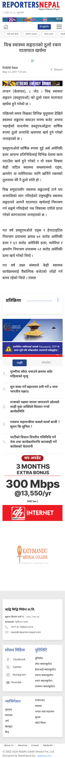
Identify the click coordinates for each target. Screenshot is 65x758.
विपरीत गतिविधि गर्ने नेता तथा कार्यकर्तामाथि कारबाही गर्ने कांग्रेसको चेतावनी (33, 442)
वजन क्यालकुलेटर (43, 681)
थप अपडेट (32, 458)
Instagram (19, 675)
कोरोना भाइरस (31, 34)
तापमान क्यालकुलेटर (45, 686)
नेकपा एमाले (48, 34)
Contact (35, 745)
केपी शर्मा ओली (12, 34)
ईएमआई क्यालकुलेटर (45, 670)
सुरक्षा (37, 717)
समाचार (9, 715)
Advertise (22, 745)
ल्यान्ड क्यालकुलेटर (44, 675)
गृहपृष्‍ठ (8, 710)
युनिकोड (39, 658)
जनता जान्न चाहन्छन (44, 712)
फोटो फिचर (40, 723)
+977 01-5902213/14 (22, 627)
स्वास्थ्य (38, 706)
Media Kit (47, 745)
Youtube (16, 682)
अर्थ (7, 721)
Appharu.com (44, 755)
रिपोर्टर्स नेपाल (10, 68)
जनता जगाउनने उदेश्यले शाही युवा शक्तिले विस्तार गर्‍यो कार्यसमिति (34, 407)
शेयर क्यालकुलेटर (43, 664)
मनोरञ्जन (40, 700)
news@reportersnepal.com (26, 632)
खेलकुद (8, 727)
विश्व (7, 732)
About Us (9, 745)
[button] (59, 27)
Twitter (17, 667)
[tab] (19, 363)
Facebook (19, 659)
